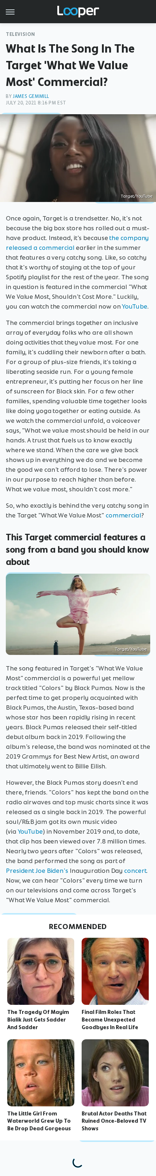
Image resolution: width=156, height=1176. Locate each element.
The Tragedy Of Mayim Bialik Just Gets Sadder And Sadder (38, 1019)
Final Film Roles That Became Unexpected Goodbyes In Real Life (110, 1019)
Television (20, 34)
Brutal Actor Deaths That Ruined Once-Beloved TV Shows (114, 1121)
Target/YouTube (136, 196)
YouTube (134, 306)
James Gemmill (31, 96)
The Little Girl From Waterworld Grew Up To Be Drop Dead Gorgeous (39, 1121)
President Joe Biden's (37, 870)
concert (135, 870)
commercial (123, 515)
